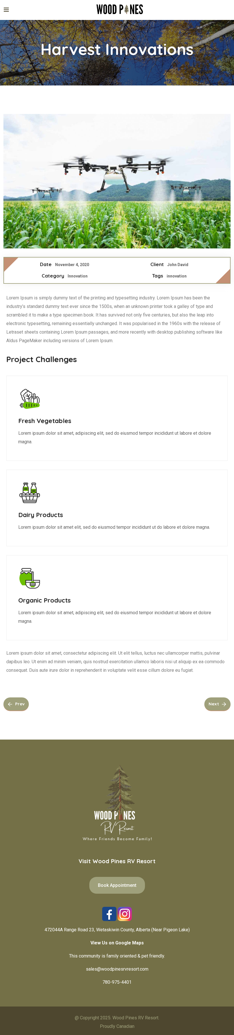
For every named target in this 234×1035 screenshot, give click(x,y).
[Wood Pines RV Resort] (120, 10)
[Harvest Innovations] (117, 181)
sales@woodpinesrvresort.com (117, 969)
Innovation (78, 276)
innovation (177, 276)
